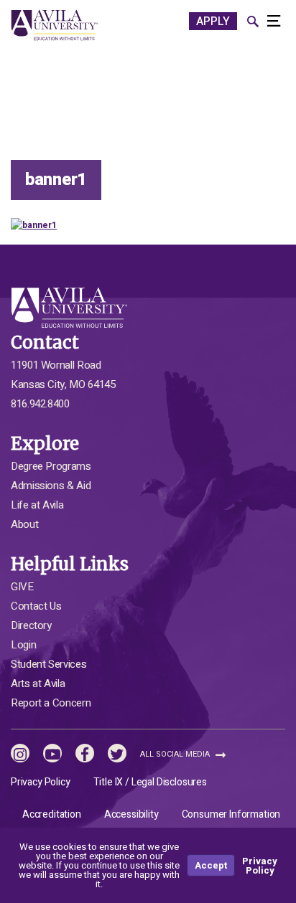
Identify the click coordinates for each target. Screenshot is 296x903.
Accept (211, 865)
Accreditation (51, 814)
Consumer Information (231, 814)
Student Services (48, 664)
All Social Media (176, 754)
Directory (31, 625)
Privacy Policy (40, 782)
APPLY (213, 21)
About (24, 524)
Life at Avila (37, 505)
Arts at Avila (38, 683)
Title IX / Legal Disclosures (150, 782)
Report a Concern (51, 703)
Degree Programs (51, 466)
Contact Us (36, 606)
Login (23, 645)
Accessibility (131, 814)
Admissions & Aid (51, 485)
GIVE (22, 587)
